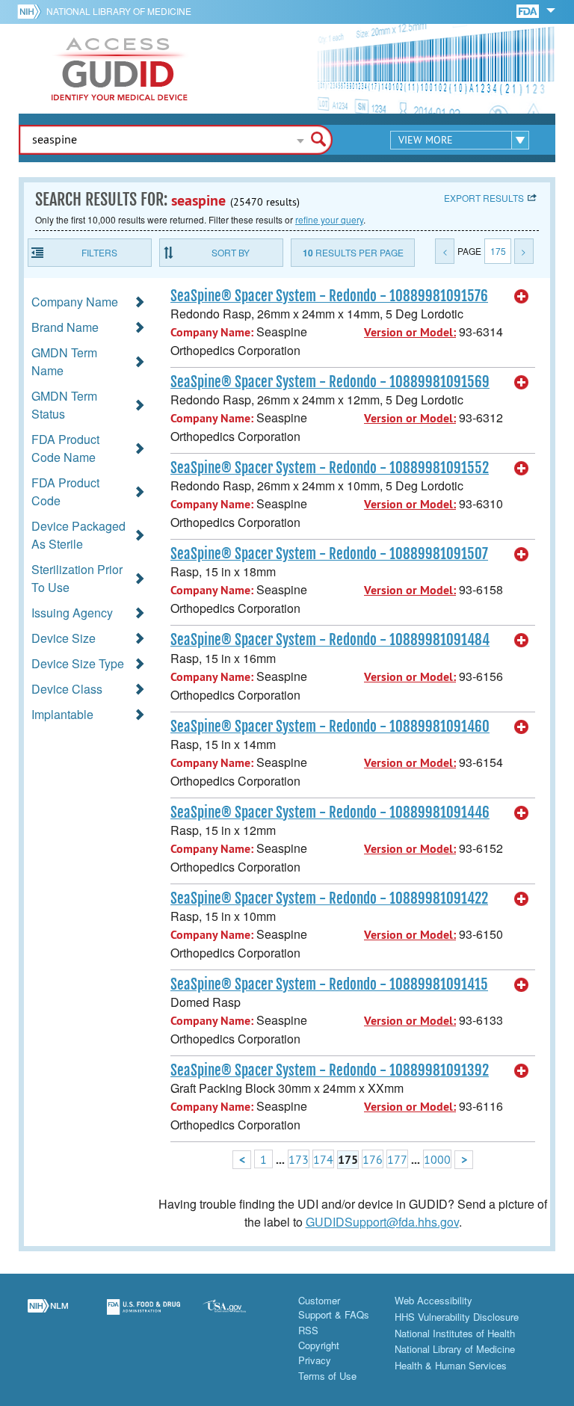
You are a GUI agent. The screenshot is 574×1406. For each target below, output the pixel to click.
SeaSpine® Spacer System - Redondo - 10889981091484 (330, 640)
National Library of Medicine (118, 10)
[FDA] (528, 10)
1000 (437, 1159)
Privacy (314, 1360)
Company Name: (211, 332)
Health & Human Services (451, 1365)
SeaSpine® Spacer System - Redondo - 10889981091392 (329, 1070)
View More (425, 140)
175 (498, 250)
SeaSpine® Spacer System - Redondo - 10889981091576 (329, 296)
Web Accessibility (433, 1300)
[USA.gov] (239, 1315)
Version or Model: (410, 332)
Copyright (318, 1345)
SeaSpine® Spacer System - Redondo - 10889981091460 (330, 727)
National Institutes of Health (455, 1333)
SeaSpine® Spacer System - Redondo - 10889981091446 (330, 812)
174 (323, 1159)
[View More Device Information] (521, 296)
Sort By (231, 252)
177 (397, 1159)
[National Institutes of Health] (31, 11)
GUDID (119, 69)
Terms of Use (327, 1376)
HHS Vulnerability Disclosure (457, 1317)
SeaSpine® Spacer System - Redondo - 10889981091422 (329, 898)
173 (298, 1159)
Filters (99, 252)
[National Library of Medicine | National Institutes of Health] (47, 1315)
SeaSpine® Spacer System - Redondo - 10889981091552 (329, 468)
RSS (308, 1330)
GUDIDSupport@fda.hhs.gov (382, 1221)
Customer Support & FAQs (333, 1307)
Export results (484, 197)
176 (372, 1159)
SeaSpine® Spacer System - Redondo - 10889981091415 (329, 984)
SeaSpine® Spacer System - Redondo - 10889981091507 (329, 554)
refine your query (329, 219)
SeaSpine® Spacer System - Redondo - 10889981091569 (330, 382)
